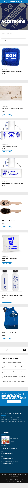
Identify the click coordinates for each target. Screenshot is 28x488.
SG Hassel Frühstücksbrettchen (12, 108)
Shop (14, 481)
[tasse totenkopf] (14, 131)
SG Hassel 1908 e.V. (14, 2)
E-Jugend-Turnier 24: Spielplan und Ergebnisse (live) (13, 371)
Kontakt (19, 481)
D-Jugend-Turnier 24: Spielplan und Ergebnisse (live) (14, 366)
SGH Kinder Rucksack (9, 333)
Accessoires (5, 69)
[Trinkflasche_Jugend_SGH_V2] (14, 281)
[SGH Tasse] (14, 168)
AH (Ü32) (9, 481)
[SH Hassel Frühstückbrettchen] (14, 94)
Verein (11, 479)
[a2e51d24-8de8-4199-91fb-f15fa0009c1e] (14, 206)
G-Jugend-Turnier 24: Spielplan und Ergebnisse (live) (13, 382)
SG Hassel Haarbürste (9, 221)
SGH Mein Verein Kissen (9, 258)
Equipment (12, 330)
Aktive (16, 479)
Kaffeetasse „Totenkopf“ (10, 146)
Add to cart (7, 76)
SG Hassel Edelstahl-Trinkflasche (12, 295)
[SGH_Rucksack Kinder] (14, 318)
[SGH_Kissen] (14, 243)
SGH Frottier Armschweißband (12, 71)
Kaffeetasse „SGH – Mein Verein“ (12, 183)
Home (3, 16)
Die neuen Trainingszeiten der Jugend (11, 362)
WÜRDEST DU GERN (13, 396)
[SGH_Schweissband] (14, 56)
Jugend (21, 479)
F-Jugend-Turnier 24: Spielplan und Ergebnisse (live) (13, 377)
